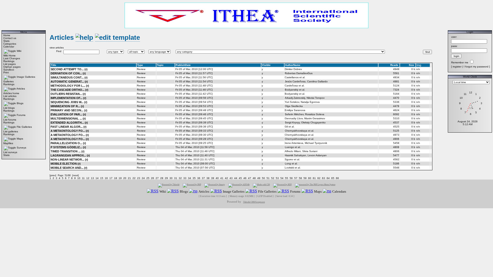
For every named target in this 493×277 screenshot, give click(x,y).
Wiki (19, 51)
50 (263, 178)
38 (208, 178)
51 (268, 178)
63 (323, 178)
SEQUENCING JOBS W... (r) (69, 102)
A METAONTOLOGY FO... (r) (70, 130)
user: (454, 36)
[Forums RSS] (283, 191)
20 (124, 178)
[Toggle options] (10, 51)
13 (92, 178)
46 (244, 178)
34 (189, 178)
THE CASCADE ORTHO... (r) (69, 89)
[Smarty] (214, 185)
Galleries (8, 81)
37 (203, 178)
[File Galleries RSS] (251, 191)
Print (6, 72)
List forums (9, 119)
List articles (9, 96)
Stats (6, 40)
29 (166, 178)
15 (101, 178)
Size (411, 65)
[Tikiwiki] (169, 185)
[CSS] (261, 185)
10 (78, 178)
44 (235, 178)
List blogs (9, 107)
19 (120, 178)
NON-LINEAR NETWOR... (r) (69, 159)
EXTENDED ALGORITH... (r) (69, 122)
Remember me (459, 62)
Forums (21, 115)
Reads (394, 65)
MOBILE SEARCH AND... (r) (69, 167)
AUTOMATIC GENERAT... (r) (69, 81)
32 (180, 178)
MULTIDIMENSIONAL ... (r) (68, 118)
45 (240, 178)
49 (258, 178)
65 (332, 178)
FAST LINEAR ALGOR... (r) (69, 126)
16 (106, 178)
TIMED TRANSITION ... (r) (67, 151)
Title (53, 65)
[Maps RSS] (307, 191)
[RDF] (282, 185)
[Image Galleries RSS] (216, 191)
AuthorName (292, 65)
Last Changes (11, 58)
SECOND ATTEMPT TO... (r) (69, 69)
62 (318, 178)
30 (171, 178)
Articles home (11, 93)
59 (305, 178)
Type (140, 65)
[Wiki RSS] (152, 191)
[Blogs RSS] (173, 191)
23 (138, 178)
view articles (57, 47)
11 (83, 178)
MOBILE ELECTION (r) (66, 163)
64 (328, 178)
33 (184, 178)
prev (52, 175)
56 (291, 178)
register (457, 66)
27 (157, 178)
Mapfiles (8, 143)
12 (87, 178)
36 (198, 178)
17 (110, 178)
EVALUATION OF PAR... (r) (68, 114)
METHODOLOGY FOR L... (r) (70, 85)
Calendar (8, 46)
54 (281, 178)
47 (249, 178)
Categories (9, 43)
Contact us (9, 38)
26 (152, 178)
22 (134, 178)
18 (115, 178)
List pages (9, 64)
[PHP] (192, 185)
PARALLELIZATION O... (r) (68, 143)
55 (286, 178)
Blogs (20, 103)
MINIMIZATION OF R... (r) (67, 106)
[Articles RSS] (193, 191)
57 (295, 178)
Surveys (21, 147)
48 (254, 178)
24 (143, 178)
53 (277, 178)
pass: (454, 46)
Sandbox (8, 69)
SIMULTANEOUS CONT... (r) (69, 77)
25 (147, 178)
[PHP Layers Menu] (315, 185)
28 (161, 178)
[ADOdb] (239, 185)
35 (194, 178)
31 (175, 178)
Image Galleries (26, 76)
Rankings (8, 61)
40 (217, 178)
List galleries (10, 131)
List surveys (10, 152)
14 (97, 178)
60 (309, 178)
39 (212, 178)
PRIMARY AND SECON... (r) (69, 110)
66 (337, 178)
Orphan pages (12, 66)
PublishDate (183, 65)
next (75, 175)
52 (272, 178)
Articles (20, 88)
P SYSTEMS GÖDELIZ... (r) (68, 147)
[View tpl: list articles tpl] (117, 38)
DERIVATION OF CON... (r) (68, 73)
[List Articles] (84, 38)
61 (314, 178)
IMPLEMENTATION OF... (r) (68, 98)
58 (300, 178)
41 (221, 178)
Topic (160, 65)
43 (231, 178)
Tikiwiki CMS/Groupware (254, 202)
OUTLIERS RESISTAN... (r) (68, 93)
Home (6, 35)
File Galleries (24, 126)
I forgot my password (476, 66)
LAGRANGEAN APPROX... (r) (70, 155)
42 (226, 178)
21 (129, 178)
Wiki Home (9, 55)
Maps (20, 138)
